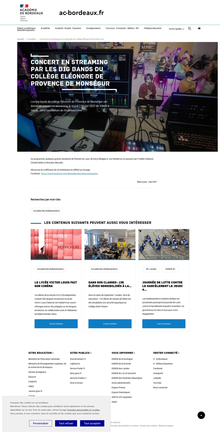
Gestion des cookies (148, 425)
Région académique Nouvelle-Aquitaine (26, 29)
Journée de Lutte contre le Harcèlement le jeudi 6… (162, 286)
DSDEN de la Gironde (121, 363)
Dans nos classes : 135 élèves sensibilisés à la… (110, 284)
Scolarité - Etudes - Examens (68, 28)
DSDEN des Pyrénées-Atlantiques (127, 378)
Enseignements (93, 28)
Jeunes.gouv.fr (35, 391)
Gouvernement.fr (78, 358)
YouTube (157, 382)
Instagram (158, 373)
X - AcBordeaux (160, 358)
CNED (31, 386)
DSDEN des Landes (120, 368)
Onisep (31, 395)
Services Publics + (78, 378)
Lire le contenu (56, 323)
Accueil (20, 39)
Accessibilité (199, 28)
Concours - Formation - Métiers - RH (122, 28)
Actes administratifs (121, 382)
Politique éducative (152, 28)
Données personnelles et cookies (83, 409)
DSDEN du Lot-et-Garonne (124, 373)
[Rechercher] (189, 29)
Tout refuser (66, 423)
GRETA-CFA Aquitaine (122, 397)
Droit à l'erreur (76, 382)
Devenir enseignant (37, 372)
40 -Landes (151, 268)
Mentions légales (166, 425)
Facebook (157, 368)
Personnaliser (40, 423)
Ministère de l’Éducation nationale (44, 358)
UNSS (114, 401)
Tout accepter (92, 423)
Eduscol (32, 376)
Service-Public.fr (77, 368)
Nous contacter (160, 387)
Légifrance (75, 363)
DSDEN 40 (170, 268)
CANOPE (32, 381)
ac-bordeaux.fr (81, 12)
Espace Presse (118, 387)
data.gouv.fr (76, 373)
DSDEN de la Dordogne (122, 358)
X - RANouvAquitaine (163, 363)
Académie (45, 28)
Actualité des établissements (46, 210)
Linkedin (157, 378)
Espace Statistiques (121, 392)
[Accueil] (32, 13)
